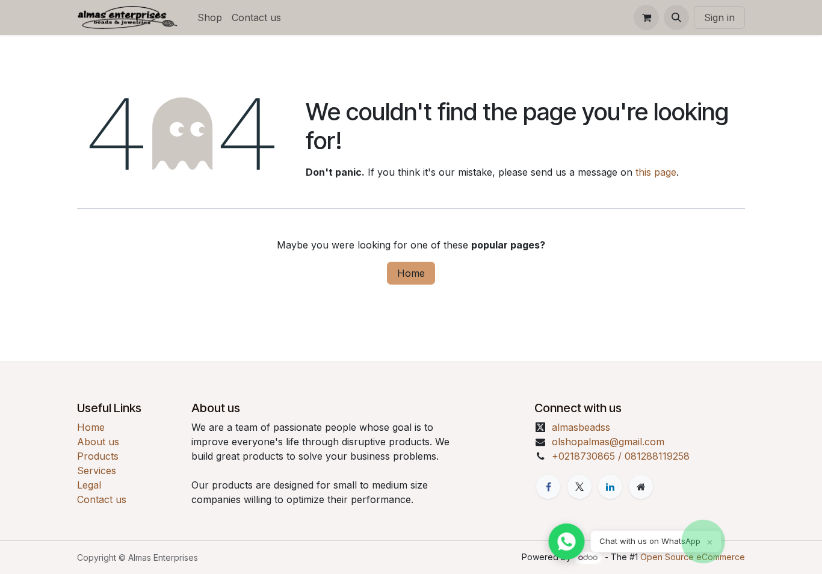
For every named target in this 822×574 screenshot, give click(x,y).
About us (98, 442)
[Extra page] (641, 487)
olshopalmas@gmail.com (608, 442)
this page (655, 172)
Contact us (101, 499)
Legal (89, 485)
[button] (676, 17)
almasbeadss (581, 427)
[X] (579, 487)
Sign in (719, 17)
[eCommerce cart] (646, 17)
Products (98, 456)
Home (411, 273)
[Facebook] (548, 487)
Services (96, 470)
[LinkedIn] (610, 487)
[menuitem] (210, 17)
